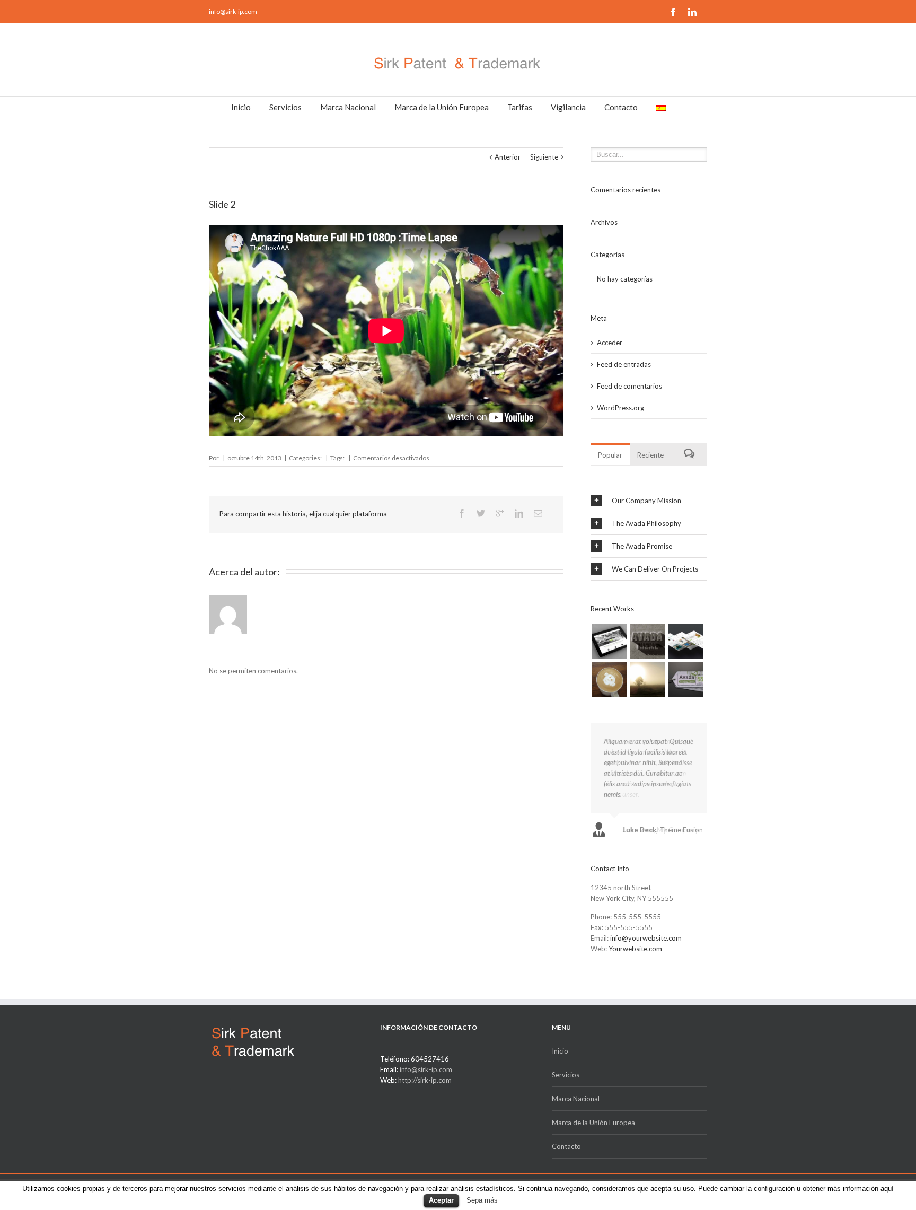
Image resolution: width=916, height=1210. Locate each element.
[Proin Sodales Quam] (686, 641)
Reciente (650, 455)
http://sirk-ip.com (425, 1080)
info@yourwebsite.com (646, 938)
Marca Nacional (348, 107)
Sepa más (482, 1200)
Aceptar (441, 1200)
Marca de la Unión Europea (441, 107)
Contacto (621, 107)
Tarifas (519, 107)
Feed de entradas (624, 364)
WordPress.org (620, 408)
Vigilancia (568, 107)
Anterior (508, 157)
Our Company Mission (646, 500)
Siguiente (544, 157)
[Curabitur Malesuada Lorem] (648, 680)
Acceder (609, 342)
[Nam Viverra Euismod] (610, 680)
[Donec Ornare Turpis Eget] (610, 641)
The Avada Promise (642, 546)
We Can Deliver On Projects (655, 569)
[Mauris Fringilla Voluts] (648, 641)
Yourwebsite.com (635, 948)
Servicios (285, 107)
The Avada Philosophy (646, 523)
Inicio (241, 107)
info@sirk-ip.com (233, 11)
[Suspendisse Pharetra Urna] (686, 680)
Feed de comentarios (629, 386)
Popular (610, 455)
